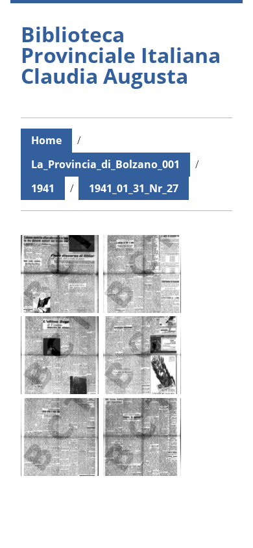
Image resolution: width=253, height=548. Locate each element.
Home (46, 140)
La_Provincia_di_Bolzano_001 (105, 164)
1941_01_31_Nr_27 (133, 188)
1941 (42, 188)
